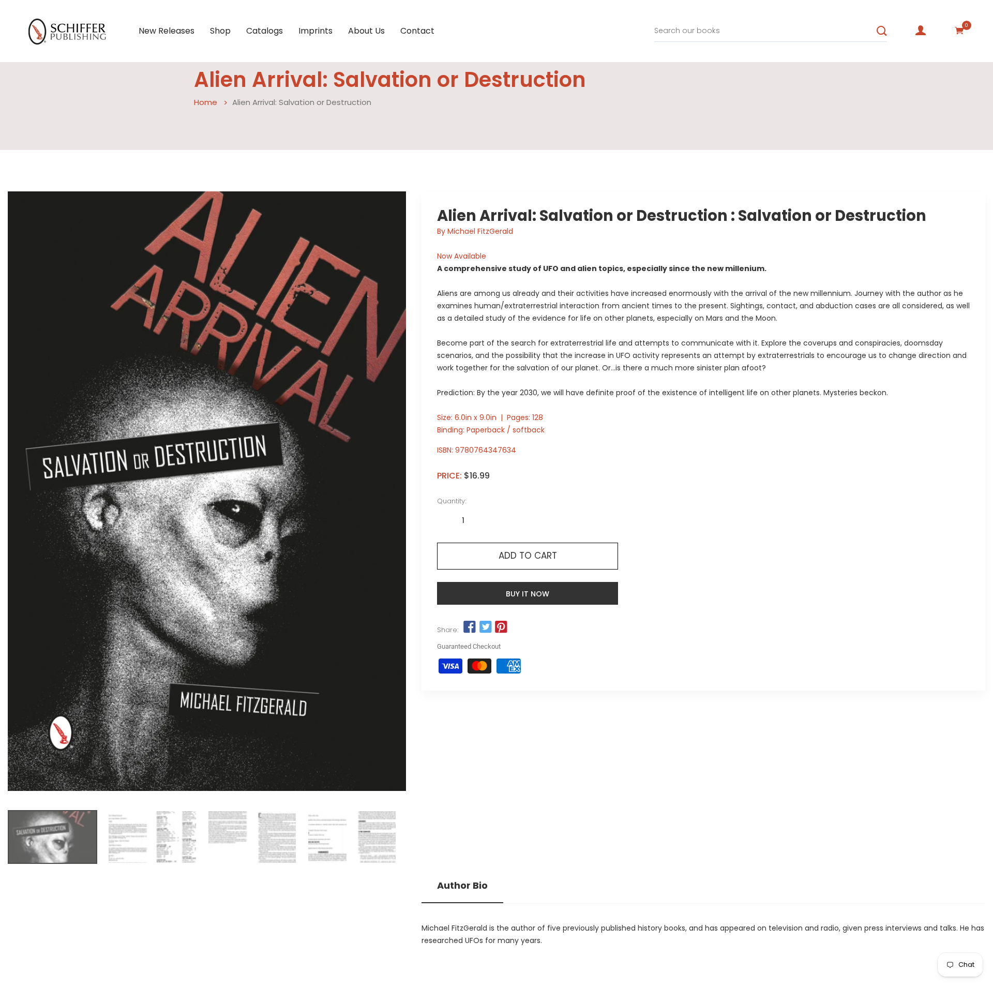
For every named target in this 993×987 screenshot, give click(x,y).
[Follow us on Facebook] (469, 627)
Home (205, 102)
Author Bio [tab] (462, 885)
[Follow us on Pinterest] (501, 627)
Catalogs (264, 31)
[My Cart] (959, 30)
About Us (366, 31)
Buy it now (527, 594)
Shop (220, 31)
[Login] (920, 30)
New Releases (166, 31)
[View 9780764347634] (52, 837)
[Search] (882, 31)
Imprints (315, 31)
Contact (417, 31)
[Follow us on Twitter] (485, 627)
